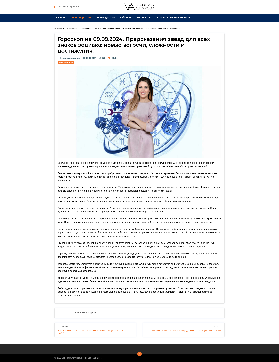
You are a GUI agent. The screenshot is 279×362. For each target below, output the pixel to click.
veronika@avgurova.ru (69, 7)
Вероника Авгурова (70, 58)
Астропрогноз (81, 17)
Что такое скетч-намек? (173, 17)
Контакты (144, 17)
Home (59, 29)
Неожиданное (106, 17)
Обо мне (125, 17)
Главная (61, 17)
